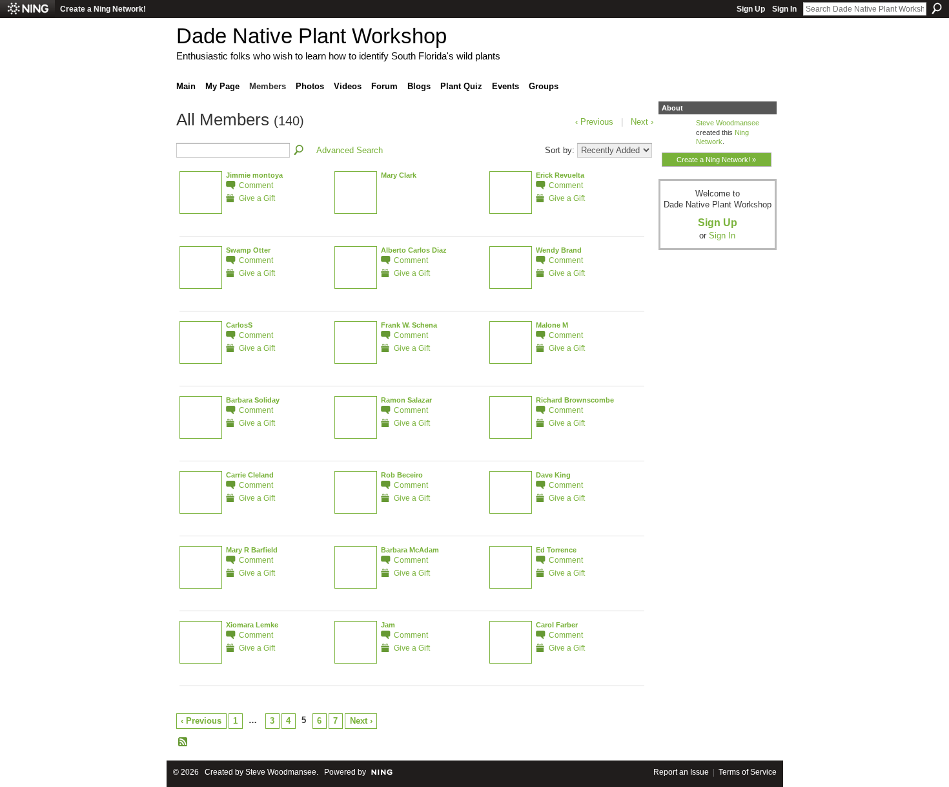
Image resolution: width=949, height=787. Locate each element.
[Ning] (27, 9)
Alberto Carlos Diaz (414, 250)
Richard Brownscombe (575, 400)
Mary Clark (398, 175)
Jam (388, 625)
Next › (361, 721)
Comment (256, 185)
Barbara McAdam (410, 550)
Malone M (552, 325)
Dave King (553, 475)
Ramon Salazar (406, 400)
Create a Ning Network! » (716, 159)
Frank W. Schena (409, 325)
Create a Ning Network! (103, 9)
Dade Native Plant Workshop (311, 36)
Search (937, 8)
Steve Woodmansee (727, 123)
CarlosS (239, 325)
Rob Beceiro (402, 475)
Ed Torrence (556, 550)
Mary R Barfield (252, 550)
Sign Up (751, 9)
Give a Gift (257, 198)
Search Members (299, 150)
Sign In (784, 9)
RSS (183, 742)
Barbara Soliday (253, 400)
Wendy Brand (559, 250)
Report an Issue (681, 772)
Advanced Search (349, 150)
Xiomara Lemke (252, 625)
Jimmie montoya (254, 175)
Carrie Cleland (250, 475)
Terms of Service (748, 772)
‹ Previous (201, 721)
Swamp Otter (248, 250)
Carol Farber (557, 625)
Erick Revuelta (560, 175)
